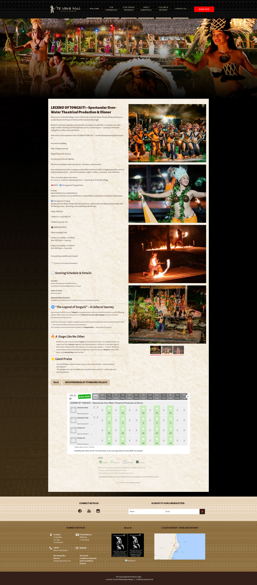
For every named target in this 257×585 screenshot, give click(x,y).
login (139, 577)
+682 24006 (63, 550)
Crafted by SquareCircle (144, 579)
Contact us (57, 263)
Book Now (204, 9)
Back (56, 382)
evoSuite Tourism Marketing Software (119, 579)
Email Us (83, 548)
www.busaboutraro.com (62, 561)
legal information (129, 577)
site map (119, 577)
